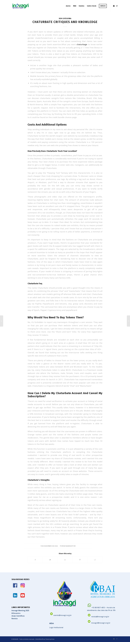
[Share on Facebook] (35, 560)
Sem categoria (65, 18)
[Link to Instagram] (113, 5)
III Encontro (16, 613)
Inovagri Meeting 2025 (20, 610)
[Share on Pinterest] (80, 560)
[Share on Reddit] (94, 560)
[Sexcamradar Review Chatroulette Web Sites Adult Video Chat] (1, 321)
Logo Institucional (56, 627)
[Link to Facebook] (116, 5)
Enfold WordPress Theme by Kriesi (44, 639)
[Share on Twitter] (50, 560)
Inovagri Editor (69, 546)
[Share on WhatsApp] (65, 560)
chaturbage (82, 44)
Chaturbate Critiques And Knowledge (65, 22)
